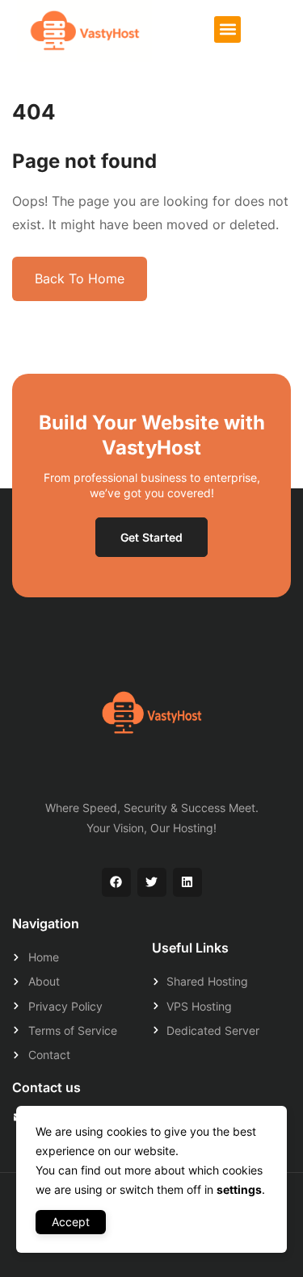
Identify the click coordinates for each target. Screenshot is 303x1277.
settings (239, 1189)
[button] (227, 29)
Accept (71, 1222)
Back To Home (79, 278)
